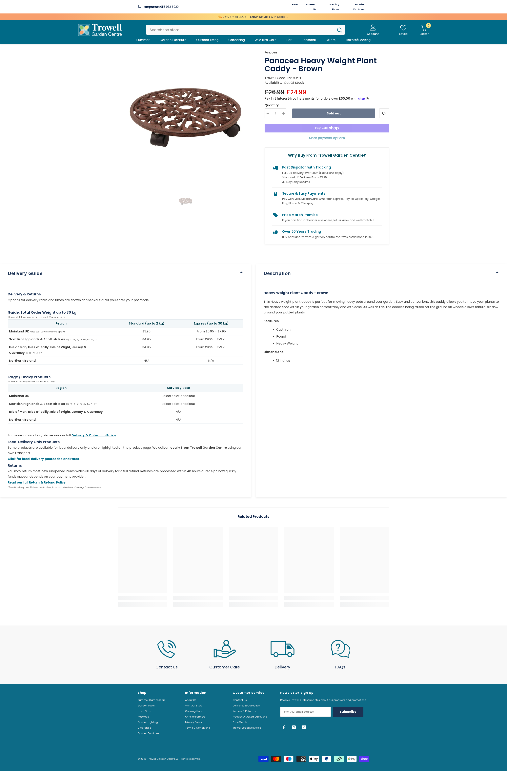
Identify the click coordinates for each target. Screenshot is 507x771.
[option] (185, 117)
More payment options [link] (327, 138)
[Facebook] (283, 727)
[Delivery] (283, 649)
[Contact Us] (167, 649)
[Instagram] (293, 727)
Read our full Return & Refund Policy (37, 482)
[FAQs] (341, 649)
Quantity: (272, 105)
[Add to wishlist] (384, 113)
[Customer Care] (225, 649)
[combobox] (240, 30)
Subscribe (348, 711)
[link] (142, 598)
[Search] (245, 30)
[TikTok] (304, 727)
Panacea (271, 52)
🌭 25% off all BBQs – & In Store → (253, 17)
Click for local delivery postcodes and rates (43, 459)
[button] (185, 201)
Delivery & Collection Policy (93, 435)
